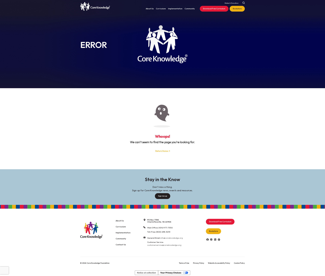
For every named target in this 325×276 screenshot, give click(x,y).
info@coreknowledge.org (171, 238)
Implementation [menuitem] (175, 8)
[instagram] (211, 239)
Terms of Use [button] (184, 263)
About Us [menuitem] (150, 8)
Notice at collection (146, 272)
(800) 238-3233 (163, 232)
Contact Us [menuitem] (121, 244)
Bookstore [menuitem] (237, 8)
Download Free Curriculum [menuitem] (214, 8)
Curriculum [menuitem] (161, 8)
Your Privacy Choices (170, 272)
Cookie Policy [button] (239, 263)
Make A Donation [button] (231, 3)
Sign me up (162, 196)
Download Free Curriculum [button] (220, 221)
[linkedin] (215, 239)
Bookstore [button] (213, 231)
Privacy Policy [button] (198, 263)
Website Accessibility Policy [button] (219, 263)
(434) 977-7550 (165, 227)
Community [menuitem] (190, 8)
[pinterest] (219, 239)
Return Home (161, 151)
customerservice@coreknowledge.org (164, 245)
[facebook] (207, 239)
